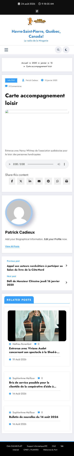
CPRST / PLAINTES (31, 449)
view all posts (12, 246)
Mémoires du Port (50, 449)
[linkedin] (30, 181)
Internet (16, 449)
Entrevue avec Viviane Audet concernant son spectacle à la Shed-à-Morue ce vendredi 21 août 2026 (33, 350)
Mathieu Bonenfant (22, 344)
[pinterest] (48, 181)
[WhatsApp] (57, 181)
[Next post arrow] (66, 283)
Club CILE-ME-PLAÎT (14, 446)
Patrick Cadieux (32, 80)
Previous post (13, 261)
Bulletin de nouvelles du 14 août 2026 (33, 417)
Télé (62, 446)
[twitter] (20, 181)
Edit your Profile (52, 239)
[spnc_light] (66, 49)
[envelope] (39, 181)
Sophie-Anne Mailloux (24, 378)
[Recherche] (58, 49)
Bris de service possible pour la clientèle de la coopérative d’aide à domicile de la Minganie (31, 384)
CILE (54, 446)
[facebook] (12, 181)
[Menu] (6, 50)
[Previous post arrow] (66, 266)
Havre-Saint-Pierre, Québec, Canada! (36, 34)
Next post (11, 276)
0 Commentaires (15, 86)
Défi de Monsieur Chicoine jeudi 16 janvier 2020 (33, 283)
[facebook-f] (37, 11)
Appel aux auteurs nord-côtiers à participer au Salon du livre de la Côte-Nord (35, 267)
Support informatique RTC (37, 446)
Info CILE (11, 80)
